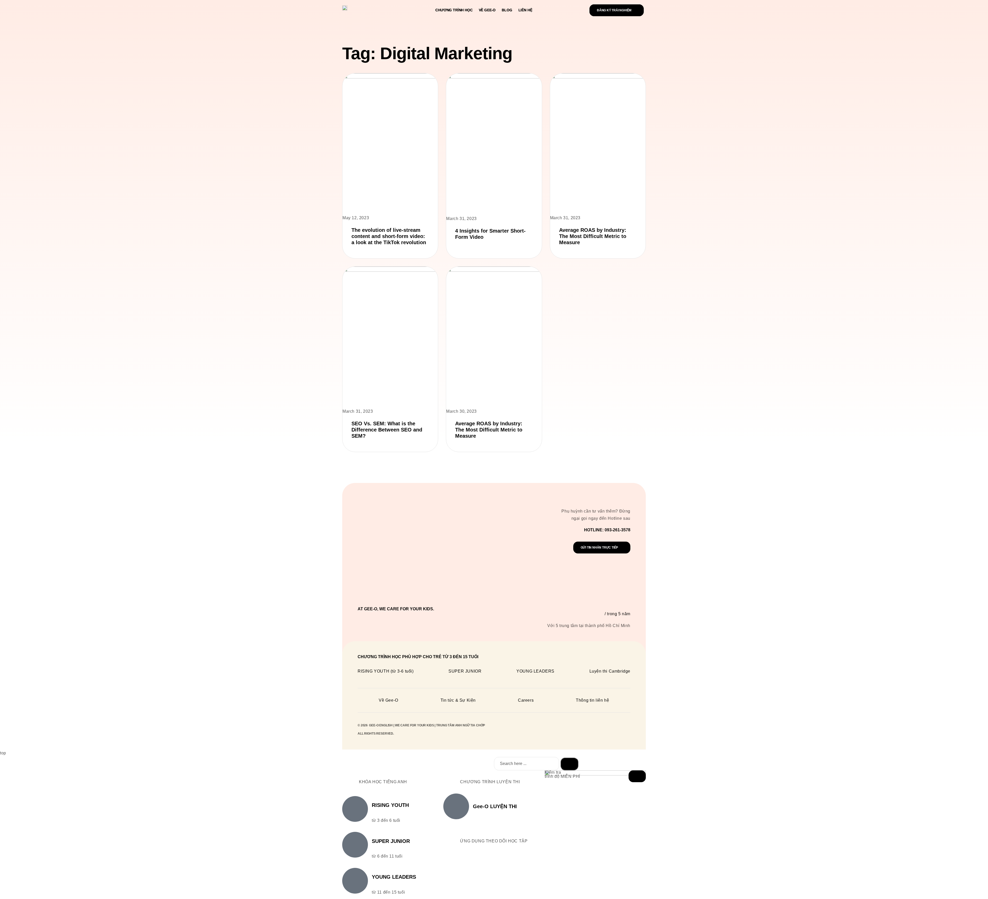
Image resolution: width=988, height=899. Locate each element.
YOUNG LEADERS (535, 671)
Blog (507, 10)
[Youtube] (625, 731)
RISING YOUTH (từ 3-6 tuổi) (386, 671)
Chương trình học (453, 10)
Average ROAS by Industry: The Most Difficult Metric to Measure (592, 236)
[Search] (569, 763)
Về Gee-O (487, 10)
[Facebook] (613, 731)
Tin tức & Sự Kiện (458, 700)
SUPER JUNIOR (464, 671)
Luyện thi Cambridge (609, 671)
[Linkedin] (602, 731)
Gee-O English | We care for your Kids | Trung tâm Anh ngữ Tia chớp (427, 725)
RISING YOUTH (390, 805)
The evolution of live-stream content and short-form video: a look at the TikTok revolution (388, 236)
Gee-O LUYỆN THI (495, 806)
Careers (526, 700)
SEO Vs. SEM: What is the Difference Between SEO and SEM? (386, 430)
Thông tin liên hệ (592, 700)
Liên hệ (525, 10)
